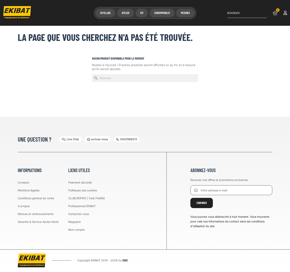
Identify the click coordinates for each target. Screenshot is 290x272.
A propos (24, 206)
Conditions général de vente (36, 198)
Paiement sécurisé (80, 182)
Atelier (125, 13)
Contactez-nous (78, 214)
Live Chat (73, 139)
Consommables (162, 13)
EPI (141, 13)
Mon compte (76, 229)
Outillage (105, 13)
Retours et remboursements (35, 214)
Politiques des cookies (82, 190)
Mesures (185, 13)
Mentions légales (28, 190)
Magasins (74, 221)
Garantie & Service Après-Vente (38, 221)
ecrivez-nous (99, 139)
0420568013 (128, 139)
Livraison (23, 182)
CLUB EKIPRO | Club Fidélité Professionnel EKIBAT (86, 202)
